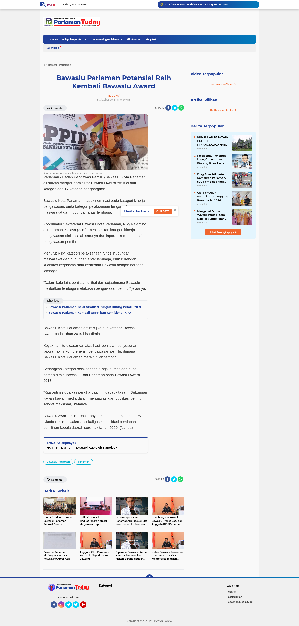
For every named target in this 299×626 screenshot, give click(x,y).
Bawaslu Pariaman (58, 461)
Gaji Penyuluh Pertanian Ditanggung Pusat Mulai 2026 (212, 196)
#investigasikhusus (107, 39)
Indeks (52, 39)
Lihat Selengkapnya (222, 232)
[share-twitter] (175, 108)
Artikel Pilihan (204, 100)
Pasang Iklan (234, 596)
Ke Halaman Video (222, 84)
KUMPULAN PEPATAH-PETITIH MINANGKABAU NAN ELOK (212, 140)
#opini (151, 39)
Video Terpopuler (207, 74)
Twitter (70, 610)
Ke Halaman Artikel (222, 110)
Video (55, 48)
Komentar (56, 108)
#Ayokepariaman (75, 39)
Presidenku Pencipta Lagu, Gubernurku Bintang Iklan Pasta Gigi (211, 159)
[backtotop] (149, 578)
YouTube (86, 610)
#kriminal (134, 39)
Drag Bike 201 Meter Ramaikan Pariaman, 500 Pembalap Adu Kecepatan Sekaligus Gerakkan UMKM (211, 178)
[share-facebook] (168, 108)
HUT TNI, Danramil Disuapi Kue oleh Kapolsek (82, 447)
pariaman (83, 461)
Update (163, 211)
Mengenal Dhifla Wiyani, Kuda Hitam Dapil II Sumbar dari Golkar (211, 215)
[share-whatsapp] (181, 108)
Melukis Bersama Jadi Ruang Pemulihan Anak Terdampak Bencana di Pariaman (210, 4)
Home (51, 5)
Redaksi (231, 591)
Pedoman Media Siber (239, 601)
